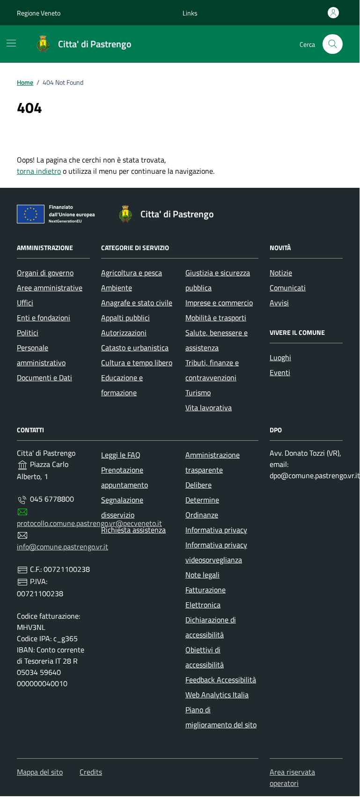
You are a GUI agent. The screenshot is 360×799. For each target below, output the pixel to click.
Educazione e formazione (122, 385)
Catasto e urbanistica (135, 347)
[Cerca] (333, 44)
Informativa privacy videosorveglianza (216, 552)
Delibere (198, 484)
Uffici (25, 302)
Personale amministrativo (41, 355)
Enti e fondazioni (43, 317)
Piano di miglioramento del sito (221, 717)
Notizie (281, 272)
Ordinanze (201, 514)
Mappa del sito (40, 771)
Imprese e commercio (219, 302)
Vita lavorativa (208, 407)
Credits (91, 771)
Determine (202, 499)
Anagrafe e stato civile (136, 302)
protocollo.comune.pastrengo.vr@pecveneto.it (89, 523)
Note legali (202, 574)
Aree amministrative (49, 287)
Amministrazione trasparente (212, 462)
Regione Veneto (38, 13)
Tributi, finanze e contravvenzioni (212, 370)
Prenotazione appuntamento (124, 477)
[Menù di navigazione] (11, 43)
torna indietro (39, 171)
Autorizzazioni (124, 332)
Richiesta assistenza (133, 529)
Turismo (198, 392)
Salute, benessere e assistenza (216, 340)
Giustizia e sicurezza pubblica (217, 280)
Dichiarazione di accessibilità (210, 627)
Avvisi (279, 302)
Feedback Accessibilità (220, 679)
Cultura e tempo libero (136, 362)
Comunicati (288, 287)
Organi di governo (45, 272)
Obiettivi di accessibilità (204, 657)
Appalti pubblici (125, 317)
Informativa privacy (216, 529)
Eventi (280, 372)
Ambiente (116, 287)
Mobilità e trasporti (215, 317)
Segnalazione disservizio (122, 507)
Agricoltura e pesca (131, 272)
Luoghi (280, 357)
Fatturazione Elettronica (205, 597)
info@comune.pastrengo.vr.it (62, 546)
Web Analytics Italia (217, 694)
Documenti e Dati (44, 377)
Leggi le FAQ (120, 454)
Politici (27, 332)
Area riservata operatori (292, 777)
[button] (190, 13)
